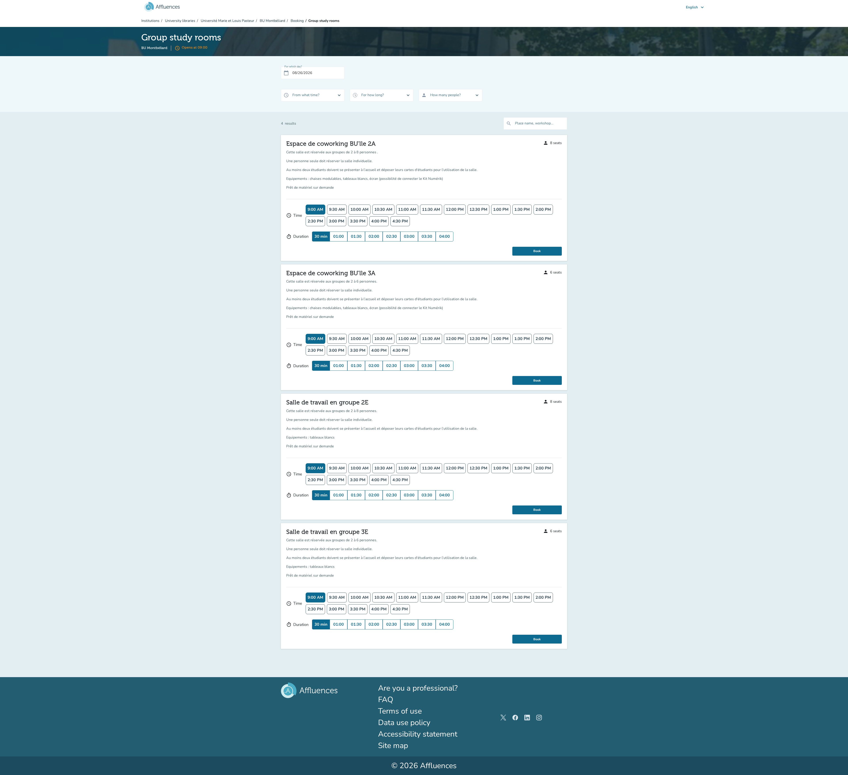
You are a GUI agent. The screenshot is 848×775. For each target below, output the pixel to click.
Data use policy (404, 722)
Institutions (150, 20)
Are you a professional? (424, 688)
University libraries (179, 20)
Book (537, 251)
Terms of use (400, 711)
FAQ (385, 699)
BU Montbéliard (272, 20)
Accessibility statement (417, 734)
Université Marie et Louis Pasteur (227, 20)
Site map (393, 745)
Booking (297, 20)
